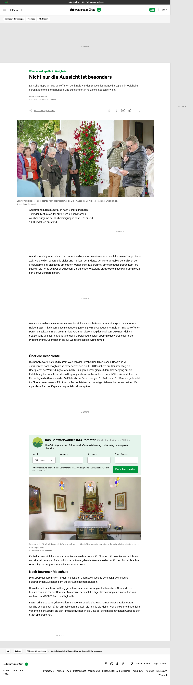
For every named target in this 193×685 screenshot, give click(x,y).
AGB (69, 671)
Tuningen (31, 19)
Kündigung (138, 671)
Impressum (161, 671)
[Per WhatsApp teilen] (130, 110)
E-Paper (14, 10)
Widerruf (163, 675)
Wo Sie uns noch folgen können (151, 663)
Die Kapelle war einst (41, 361)
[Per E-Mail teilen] (123, 110)
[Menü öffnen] (4, 10)
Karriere (60, 671)
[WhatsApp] (111, 663)
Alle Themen (43, 19)
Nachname (92, 454)
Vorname (64, 454)
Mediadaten (94, 671)
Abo (152, 10)
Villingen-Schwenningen (14, 19)
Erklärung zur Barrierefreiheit (116, 671)
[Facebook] (123, 663)
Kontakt (150, 671)
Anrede (35, 454)
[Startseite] (8, 651)
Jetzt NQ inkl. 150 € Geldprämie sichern (86, 2)
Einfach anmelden (125, 469)
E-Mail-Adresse (121, 454)
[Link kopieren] (109, 110)
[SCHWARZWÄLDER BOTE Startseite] (85, 10)
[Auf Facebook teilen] (116, 110)
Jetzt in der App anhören (44, 110)
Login (164, 10)
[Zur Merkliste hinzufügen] (139, 110)
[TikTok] (117, 663)
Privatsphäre (48, 671)
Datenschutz (79, 671)
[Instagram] (106, 663)
